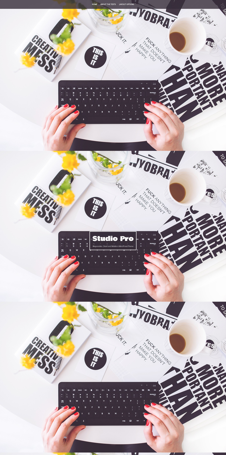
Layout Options (126, 4)
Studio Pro (113, 239)
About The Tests (108, 4)
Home (94, 4)
